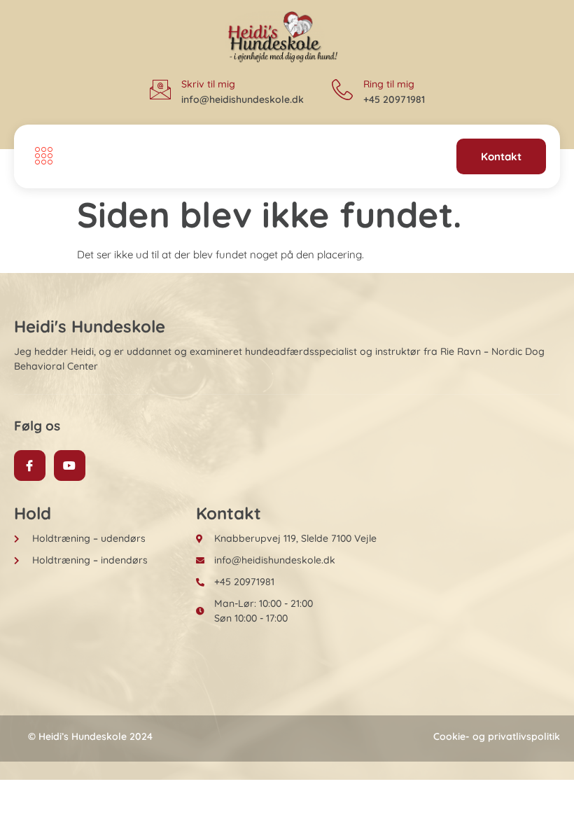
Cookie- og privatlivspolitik (496, 736)
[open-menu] (40, 157)
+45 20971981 (394, 99)
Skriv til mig (208, 84)
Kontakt (501, 156)
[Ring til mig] (342, 89)
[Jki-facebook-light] (30, 466)
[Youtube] (69, 466)
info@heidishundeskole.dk (242, 99)
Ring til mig (388, 84)
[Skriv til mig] (160, 89)
